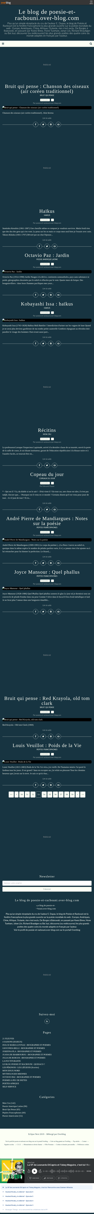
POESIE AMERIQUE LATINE (47, 259)
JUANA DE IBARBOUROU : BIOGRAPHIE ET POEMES (27, 1054)
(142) (8, 1103)
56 (55, 794)
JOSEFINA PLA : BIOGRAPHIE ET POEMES (21, 1051)
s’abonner (35, 1178)
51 (27, 794)
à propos (64, 1178)
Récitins (47, 430)
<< (11, 794)
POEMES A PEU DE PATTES (14, 1080)
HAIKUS (47, 215)
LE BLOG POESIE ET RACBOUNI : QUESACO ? (23, 1064)
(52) (12, 1116)
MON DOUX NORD (11, 1070)
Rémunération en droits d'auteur (33, 1144)
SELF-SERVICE (9, 1086)
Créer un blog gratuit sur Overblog (60, 1141)
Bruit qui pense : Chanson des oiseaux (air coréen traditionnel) (47, 88)
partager (50, 1178)
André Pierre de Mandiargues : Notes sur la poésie (47, 521)
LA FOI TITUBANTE (11, 1061)
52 (33, 794)
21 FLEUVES (8, 1038)
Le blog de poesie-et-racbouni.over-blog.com (47, 14)
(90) (14, 1106)
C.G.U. (19, 1144)
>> (83, 794)
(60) (14, 1113)
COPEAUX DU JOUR (47, 478)
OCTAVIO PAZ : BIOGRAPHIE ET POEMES (21, 1077)
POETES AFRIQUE (10, 1083)
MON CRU (47, 434)
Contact (84, 1141)
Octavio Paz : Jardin (47, 255)
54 (44, 794)
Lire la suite (47, 118)
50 (22, 794)
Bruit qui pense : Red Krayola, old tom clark (47, 700)
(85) (11, 1109)
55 (50, 794)
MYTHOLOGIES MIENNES (14, 1074)
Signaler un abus (9, 1144)
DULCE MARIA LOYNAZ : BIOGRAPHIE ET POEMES (26, 1045)
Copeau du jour (47, 474)
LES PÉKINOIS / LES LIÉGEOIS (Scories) (20, 1067)
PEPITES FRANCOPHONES (47, 527)
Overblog (62, 1134)
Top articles (76, 1141)
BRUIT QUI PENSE (47, 95)
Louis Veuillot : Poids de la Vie (47, 745)
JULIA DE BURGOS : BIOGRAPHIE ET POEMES (23, 1058)
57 (61, 794)
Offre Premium (49, 1144)
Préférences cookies (83, 1144)
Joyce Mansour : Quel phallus (47, 572)
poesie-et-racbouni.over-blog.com (43, 930)
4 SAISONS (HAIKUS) (12, 1042)
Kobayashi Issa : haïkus (47, 304)
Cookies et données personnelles (65, 1144)
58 (67, 794)
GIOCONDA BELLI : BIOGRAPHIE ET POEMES (23, 1048)
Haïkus (47, 211)
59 (72, 794)
